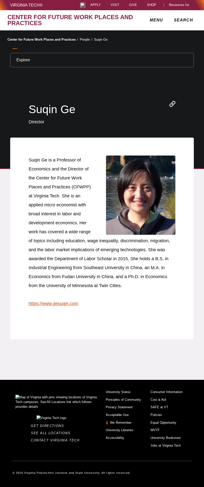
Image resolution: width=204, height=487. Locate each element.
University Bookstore (166, 438)
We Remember (120, 422)
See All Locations (52, 433)
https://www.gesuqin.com (53, 303)
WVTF (155, 430)
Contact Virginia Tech (56, 440)
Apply (95, 5)
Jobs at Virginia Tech (166, 445)
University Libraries (119, 430)
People (86, 39)
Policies (156, 415)
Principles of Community (123, 400)
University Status (118, 392)
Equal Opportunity (163, 422)
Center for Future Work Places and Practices (42, 39)
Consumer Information (166, 392)
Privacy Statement (119, 407)
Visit (115, 5)
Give (133, 5)
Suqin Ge (100, 39)
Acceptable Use (117, 415)
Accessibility (115, 438)
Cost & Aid (158, 400)
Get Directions (49, 426)
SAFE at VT (159, 407)
